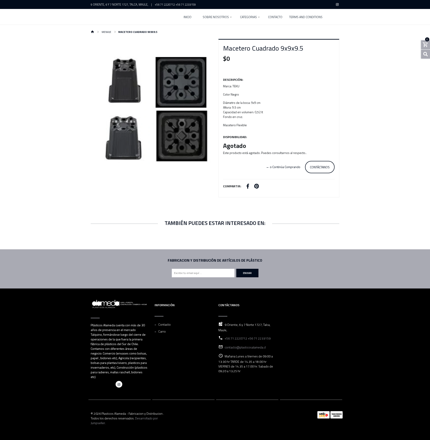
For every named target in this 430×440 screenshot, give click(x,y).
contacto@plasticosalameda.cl (245, 347)
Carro (162, 331)
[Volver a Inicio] (92, 32)
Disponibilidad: (235, 137)
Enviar (247, 273)
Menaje (106, 32)
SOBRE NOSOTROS (216, 17)
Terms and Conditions (305, 17)
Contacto (275, 17)
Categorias (248, 17)
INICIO (187, 17)
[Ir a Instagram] (337, 4)
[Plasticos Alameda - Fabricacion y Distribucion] (132, 17)
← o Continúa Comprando (283, 166)
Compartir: (232, 186)
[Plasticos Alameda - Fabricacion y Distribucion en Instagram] (119, 384)
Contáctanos (320, 167)
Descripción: (233, 79)
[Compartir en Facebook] (248, 186)
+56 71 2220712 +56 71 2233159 (175, 4)
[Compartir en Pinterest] (256, 186)
